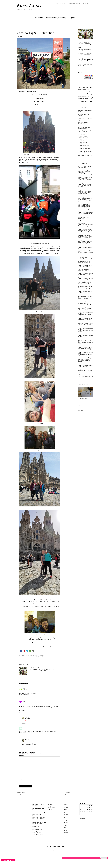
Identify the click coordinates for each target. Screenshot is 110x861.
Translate (91, 78)
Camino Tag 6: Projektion (82, 142)
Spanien (41, 26)
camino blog (35, 656)
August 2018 (66, 824)
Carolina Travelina (47, 850)
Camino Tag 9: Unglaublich (83, 137)
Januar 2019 (66, 822)
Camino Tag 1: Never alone (83, 149)
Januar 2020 (66, 814)
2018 (86, 58)
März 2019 (66, 820)
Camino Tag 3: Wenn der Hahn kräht (84, 146)
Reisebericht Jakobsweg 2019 (30, 26)
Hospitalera (89, 59)
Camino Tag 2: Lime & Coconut (84, 148)
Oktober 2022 (66, 804)
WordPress (59, 850)
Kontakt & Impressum (63, 3)
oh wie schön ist (84, 3)
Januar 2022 (66, 807)
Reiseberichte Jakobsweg (74, 3)
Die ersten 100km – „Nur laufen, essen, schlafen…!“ (84, 167)
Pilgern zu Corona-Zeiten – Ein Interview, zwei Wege (85, 199)
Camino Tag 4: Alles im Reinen (83, 145)
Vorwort (56, 3)
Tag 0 (50, 646)
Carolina (20, 36)
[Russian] (91, 75)
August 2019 (66, 815)
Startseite (39, 18)
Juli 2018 (65, 825)
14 (91, 807)
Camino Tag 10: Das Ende (66, 793)
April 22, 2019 (27, 718)
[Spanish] (92, 75)
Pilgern (72, 18)
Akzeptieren (103, 857)
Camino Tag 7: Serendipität (83, 140)
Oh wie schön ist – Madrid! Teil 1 (87, 376)
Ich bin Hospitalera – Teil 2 (82, 131)
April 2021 (65, 810)
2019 (90, 58)
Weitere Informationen (95, 857)
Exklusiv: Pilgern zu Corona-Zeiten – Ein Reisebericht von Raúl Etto (85, 123)
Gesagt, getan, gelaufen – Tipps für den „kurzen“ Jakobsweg (85, 153)
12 (87, 807)
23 (82, 811)
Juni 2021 (65, 809)
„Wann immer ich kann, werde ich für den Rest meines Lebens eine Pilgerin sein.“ (85, 118)
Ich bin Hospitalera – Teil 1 (82, 133)
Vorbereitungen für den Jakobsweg (84, 130)
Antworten (21, 712)
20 (89, 809)
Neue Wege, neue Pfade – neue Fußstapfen (85, 178)
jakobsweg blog (41, 656)
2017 (84, 58)
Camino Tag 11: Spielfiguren (88, 365)
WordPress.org (80, 413)
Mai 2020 (65, 812)
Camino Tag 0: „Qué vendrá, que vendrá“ (85, 151)
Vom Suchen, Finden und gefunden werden (84, 218)
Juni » (84, 818)
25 (86, 811)
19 (87, 809)
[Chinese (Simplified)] (85, 75)
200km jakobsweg (29, 656)
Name (20, 769)
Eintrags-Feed (80, 410)
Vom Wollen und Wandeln (86, 308)
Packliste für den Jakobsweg (86, 60)
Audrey (79, 369)
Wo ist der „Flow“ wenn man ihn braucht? (85, 155)
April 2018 (65, 830)
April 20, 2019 (25, 689)
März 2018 (66, 832)
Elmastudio (70, 850)
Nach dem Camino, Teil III (82, 134)
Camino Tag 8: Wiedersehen (21, 793)
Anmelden (80, 408)
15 (80, 809)
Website (20, 779)
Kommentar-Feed (81, 412)
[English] (87, 75)
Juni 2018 (65, 827)
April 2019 (65, 819)
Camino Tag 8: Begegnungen (83, 367)
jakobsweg (20, 26)
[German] (89, 75)
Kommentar (22, 755)
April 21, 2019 (25, 702)
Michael (79, 214)
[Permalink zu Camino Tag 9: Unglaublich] (43, 88)
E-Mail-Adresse (22, 774)
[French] (88, 75)
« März (81, 818)
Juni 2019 (65, 817)
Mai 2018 (65, 829)
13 (89, 807)
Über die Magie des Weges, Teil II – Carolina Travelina (84, 174)
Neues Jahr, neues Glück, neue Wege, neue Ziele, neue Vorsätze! (84, 128)
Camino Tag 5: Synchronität (83, 143)
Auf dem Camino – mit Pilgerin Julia (84, 170)
